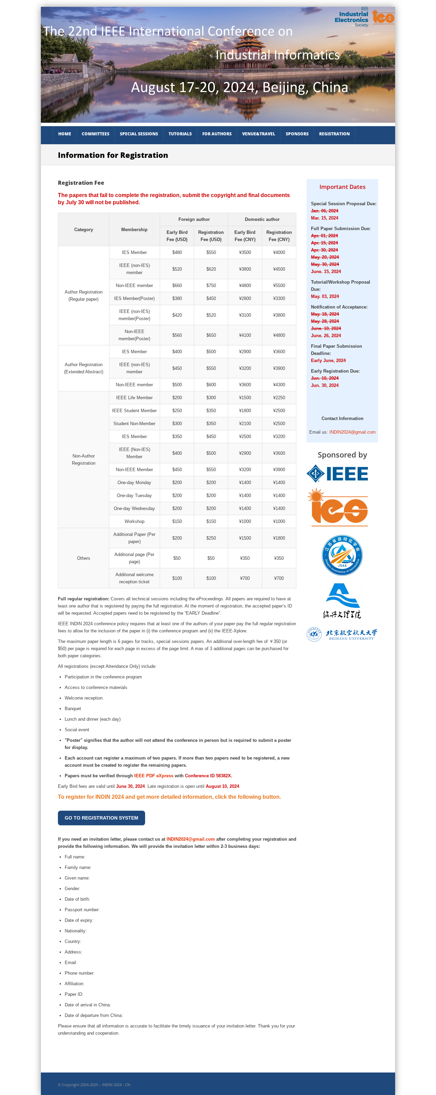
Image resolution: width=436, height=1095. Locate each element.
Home (64, 134)
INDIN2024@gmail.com (191, 839)
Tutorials (180, 134)
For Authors (217, 134)
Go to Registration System (101, 818)
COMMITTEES (95, 134)
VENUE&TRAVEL (258, 134)
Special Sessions (139, 134)
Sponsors (297, 134)
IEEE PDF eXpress (153, 775)
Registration (334, 134)
